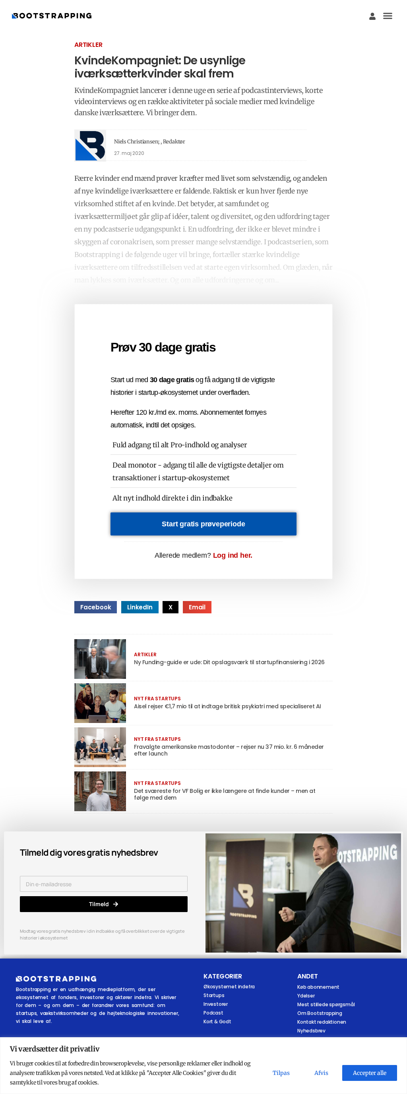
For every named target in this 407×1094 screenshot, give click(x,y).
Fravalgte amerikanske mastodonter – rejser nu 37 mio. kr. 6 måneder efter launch (229, 750)
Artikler (88, 44)
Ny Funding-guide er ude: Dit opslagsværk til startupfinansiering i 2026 (229, 662)
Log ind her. (233, 555)
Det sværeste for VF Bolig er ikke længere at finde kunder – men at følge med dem (224, 794)
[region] (203, 1065)
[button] (387, 15)
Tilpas (281, 1073)
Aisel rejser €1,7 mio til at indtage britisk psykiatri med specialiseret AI (227, 706)
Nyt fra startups (157, 698)
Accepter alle (369, 1073)
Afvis (321, 1073)
